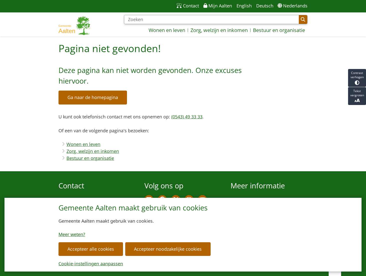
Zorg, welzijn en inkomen (92, 151)
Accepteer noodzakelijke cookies (168, 249)
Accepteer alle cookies (90, 249)
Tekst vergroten (357, 93)
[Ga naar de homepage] (75, 25)
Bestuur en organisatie (90, 158)
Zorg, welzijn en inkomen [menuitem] (219, 30)
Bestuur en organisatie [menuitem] (279, 30)
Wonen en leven (83, 144)
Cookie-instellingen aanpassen (91, 264)
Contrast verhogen (357, 75)
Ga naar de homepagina (92, 97)
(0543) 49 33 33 (186, 117)
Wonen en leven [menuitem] (167, 30)
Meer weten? (72, 234)
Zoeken (303, 19)
